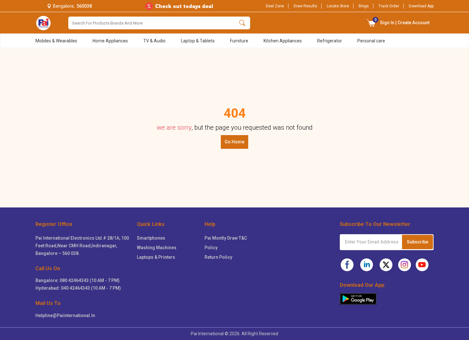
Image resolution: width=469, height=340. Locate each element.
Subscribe (417, 241)
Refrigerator (329, 40)
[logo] (43, 23)
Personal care (371, 40)
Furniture (239, 40)
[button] (371, 23)
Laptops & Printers (156, 257)
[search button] (242, 23)
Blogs (364, 6)
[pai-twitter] (386, 264)
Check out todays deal (184, 6)
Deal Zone (275, 6)
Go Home (234, 141)
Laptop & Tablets (198, 40)
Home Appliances (110, 40)
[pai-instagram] (404, 264)
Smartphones (151, 238)
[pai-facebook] (347, 264)
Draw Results (305, 6)
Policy (211, 247)
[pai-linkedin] (366, 264)
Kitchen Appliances (283, 40)
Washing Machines (156, 247)
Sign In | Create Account (402, 21)
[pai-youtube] (422, 264)
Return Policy (218, 257)
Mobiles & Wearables (56, 40)
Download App (421, 6)
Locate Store (338, 6)
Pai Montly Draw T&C (226, 238)
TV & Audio (154, 40)
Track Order (388, 6)
